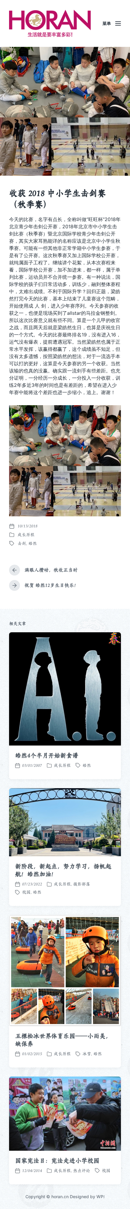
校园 (26, 892)
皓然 (32, 543)
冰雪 (87, 1053)
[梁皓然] (50, 23)
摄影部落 (81, 884)
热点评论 (81, 1170)
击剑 (22, 543)
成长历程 (26, 534)
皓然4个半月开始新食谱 (46, 755)
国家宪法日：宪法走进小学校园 (57, 1161)
